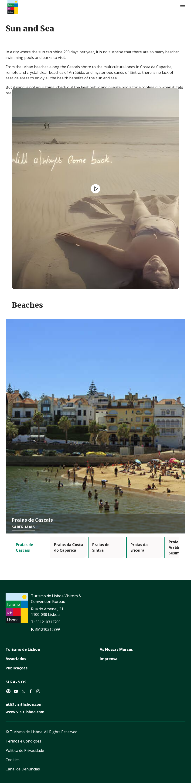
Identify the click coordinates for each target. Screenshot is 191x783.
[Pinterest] (8, 691)
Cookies (13, 759)
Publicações (16, 668)
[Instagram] (38, 691)
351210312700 (48, 621)
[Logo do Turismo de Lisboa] (12, 7)
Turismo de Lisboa (23, 649)
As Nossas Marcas (116, 649)
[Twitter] (23, 691)
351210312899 (47, 629)
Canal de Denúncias (23, 769)
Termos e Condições (23, 741)
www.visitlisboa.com (25, 711)
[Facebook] (31, 691)
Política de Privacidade (25, 750)
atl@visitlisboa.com (24, 704)
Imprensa (108, 658)
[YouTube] (16, 691)
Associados (16, 658)
